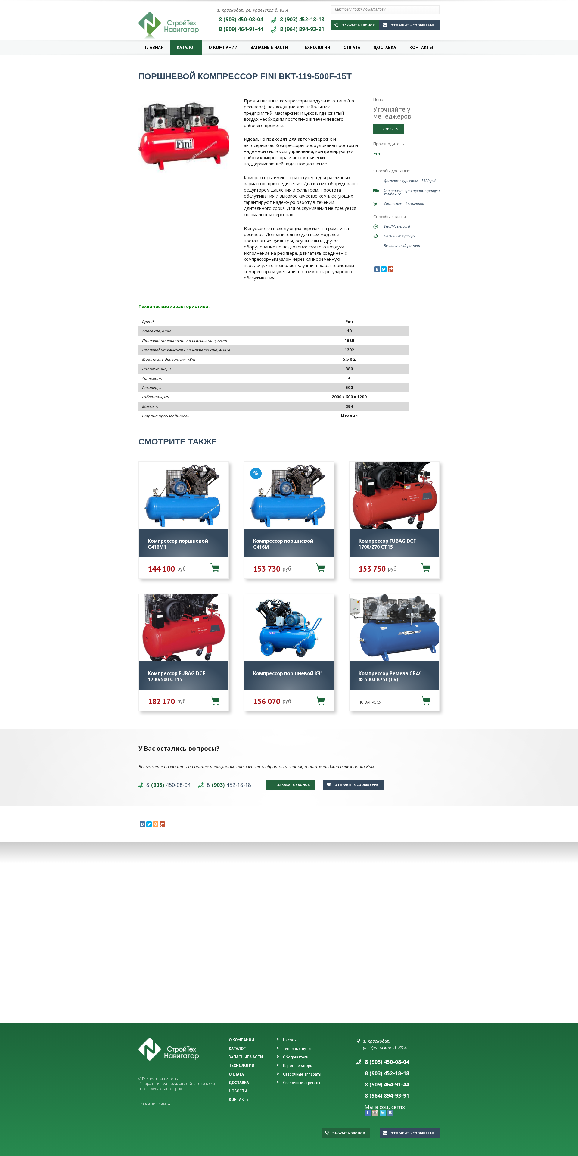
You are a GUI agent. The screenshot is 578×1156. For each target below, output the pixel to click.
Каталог (186, 47)
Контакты (421, 47)
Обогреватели (295, 1057)
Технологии (316, 47)
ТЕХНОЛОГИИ (241, 1065)
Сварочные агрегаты (301, 1082)
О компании (223, 47)
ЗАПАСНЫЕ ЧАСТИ (246, 1057)
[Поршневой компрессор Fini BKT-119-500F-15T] (183, 135)
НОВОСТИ (238, 1091)
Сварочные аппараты (302, 1074)
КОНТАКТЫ (239, 1099)
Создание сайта (154, 1104)
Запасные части (269, 47)
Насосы (290, 1039)
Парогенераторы (298, 1065)
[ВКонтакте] (377, 269)
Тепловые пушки (297, 1048)
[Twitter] (384, 269)
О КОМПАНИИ (241, 1039)
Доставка (385, 47)
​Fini (377, 153)
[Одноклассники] (155, 824)
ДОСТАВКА (239, 1082)
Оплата (351, 47)
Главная (154, 47)
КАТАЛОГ (237, 1048)
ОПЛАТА (236, 1074)
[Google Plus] (390, 269)
